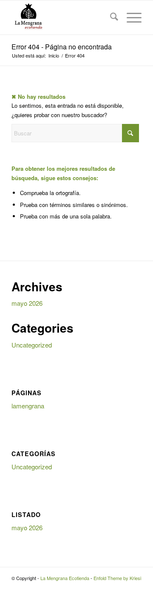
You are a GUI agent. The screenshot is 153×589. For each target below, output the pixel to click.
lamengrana (27, 405)
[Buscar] (110, 17)
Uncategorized (31, 344)
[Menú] (130, 17)
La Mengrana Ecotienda (64, 578)
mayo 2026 (26, 303)
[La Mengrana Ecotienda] (63, 17)
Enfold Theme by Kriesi (117, 578)
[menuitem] (110, 17)
